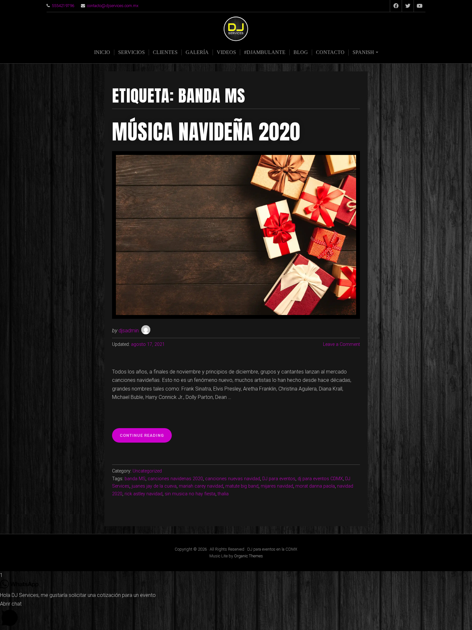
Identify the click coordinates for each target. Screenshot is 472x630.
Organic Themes (248, 556)
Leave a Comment (341, 344)
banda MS (135, 479)
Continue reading (146, 438)
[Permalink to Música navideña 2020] (236, 235)
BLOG (300, 52)
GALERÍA (197, 52)
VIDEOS (226, 52)
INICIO (102, 52)
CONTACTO (330, 52)
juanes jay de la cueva (154, 486)
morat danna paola (315, 486)
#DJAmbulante (264, 52)
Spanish (363, 52)
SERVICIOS (131, 52)
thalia (223, 494)
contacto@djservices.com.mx (112, 5)
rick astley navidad (143, 494)
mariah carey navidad (201, 486)
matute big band (241, 486)
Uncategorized (147, 471)
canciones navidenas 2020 (175, 479)
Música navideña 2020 (206, 131)
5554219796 (63, 5)
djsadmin (128, 331)
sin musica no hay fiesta (190, 494)
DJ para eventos (278, 479)
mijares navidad (277, 486)
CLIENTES (165, 52)
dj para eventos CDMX (320, 479)
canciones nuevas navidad (232, 479)
